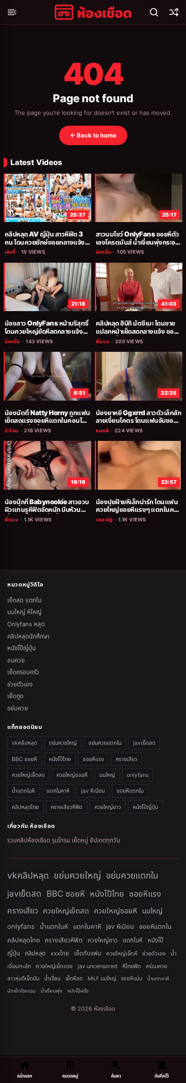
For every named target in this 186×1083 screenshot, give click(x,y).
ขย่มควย (17, 708)
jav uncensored (97, 966)
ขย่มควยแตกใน (104, 742)
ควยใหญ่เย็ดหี (121, 953)
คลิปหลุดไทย (25, 807)
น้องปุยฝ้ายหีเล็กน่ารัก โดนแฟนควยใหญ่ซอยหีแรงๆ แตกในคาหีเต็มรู (138, 510)
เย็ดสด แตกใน (24, 600)
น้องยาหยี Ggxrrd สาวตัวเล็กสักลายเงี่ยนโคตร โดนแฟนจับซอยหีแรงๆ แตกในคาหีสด (138, 421)
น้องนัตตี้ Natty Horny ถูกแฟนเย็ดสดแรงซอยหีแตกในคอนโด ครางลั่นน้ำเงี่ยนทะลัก (47, 421)
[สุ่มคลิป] (173, 12)
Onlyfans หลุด (26, 624)
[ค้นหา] (153, 12)
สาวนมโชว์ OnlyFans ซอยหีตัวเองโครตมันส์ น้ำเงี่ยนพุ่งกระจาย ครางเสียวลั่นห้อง (138, 242)
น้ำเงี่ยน (52, 978)
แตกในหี (133, 940)
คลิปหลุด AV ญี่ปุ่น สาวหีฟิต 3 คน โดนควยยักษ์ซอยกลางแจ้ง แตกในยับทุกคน (45, 242)
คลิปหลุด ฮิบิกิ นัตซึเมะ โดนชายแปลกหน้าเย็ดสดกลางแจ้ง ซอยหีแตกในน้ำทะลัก (138, 331)
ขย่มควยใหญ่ (63, 742)
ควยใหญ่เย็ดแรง (54, 966)
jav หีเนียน (93, 790)
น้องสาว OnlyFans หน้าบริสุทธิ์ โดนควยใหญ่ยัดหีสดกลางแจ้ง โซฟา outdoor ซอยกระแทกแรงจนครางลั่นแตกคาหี (47, 335)
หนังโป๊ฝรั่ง (77, 991)
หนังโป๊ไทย (60, 759)
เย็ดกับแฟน (87, 953)
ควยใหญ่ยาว (107, 807)
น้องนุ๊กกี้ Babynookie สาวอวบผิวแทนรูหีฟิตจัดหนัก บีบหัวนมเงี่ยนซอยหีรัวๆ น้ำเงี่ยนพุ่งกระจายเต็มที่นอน (47, 514)
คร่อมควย (156, 966)
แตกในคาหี (58, 790)
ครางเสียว (126, 759)
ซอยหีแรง (93, 759)
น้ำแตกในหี (23, 790)
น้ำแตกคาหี (158, 978)
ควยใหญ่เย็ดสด (28, 774)
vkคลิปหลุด (24, 742)
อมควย (16, 660)
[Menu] (12, 12)
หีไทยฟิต (131, 966)
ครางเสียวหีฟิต (67, 807)
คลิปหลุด (35, 953)
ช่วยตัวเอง (20, 684)
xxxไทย (60, 953)
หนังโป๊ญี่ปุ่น (21, 648)
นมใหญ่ (107, 774)
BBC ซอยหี (24, 759)
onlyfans (138, 774)
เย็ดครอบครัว (23, 672)
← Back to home (93, 135)
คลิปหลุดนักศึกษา (28, 636)
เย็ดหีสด (74, 978)
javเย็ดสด (144, 742)
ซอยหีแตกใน (130, 790)
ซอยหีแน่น (131, 978)
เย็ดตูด (15, 696)
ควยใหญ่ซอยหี (72, 774)
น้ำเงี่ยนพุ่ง (51, 991)
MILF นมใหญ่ (102, 978)
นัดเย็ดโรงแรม (21, 991)
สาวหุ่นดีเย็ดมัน (23, 978)
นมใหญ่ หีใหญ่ (24, 611)
